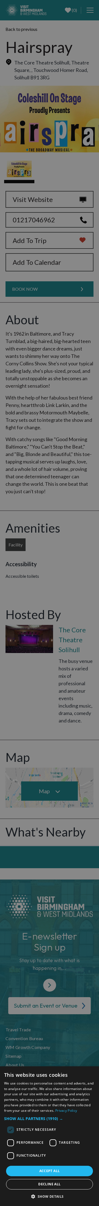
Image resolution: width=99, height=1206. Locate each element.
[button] (49, 1118)
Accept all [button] (49, 1171)
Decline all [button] (49, 1184)
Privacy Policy (66, 1110)
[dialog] (49, 1136)
